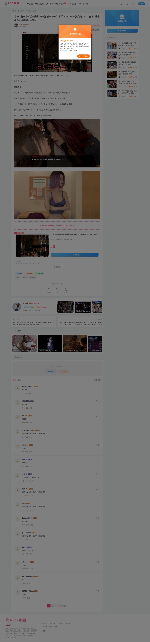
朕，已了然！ (83, 56)
